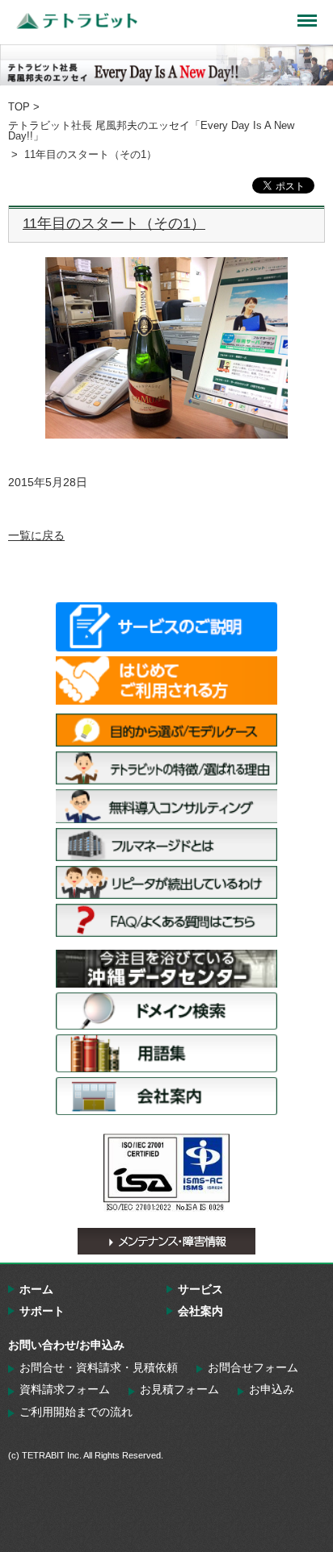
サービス (200, 1289)
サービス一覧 (166, 626)
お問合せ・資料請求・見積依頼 (98, 1367)
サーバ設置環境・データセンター (166, 969)
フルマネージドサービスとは (166, 844)
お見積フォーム (179, 1389)
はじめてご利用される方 (166, 680)
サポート (42, 1310)
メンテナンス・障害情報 (166, 1241)
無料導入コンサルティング (166, 805)
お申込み (271, 1389)
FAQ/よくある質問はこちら (166, 920)
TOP (19, 107)
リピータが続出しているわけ (166, 882)
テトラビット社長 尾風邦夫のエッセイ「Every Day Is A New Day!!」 (151, 130)
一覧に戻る (36, 535)
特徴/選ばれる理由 (166, 767)
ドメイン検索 (166, 1011)
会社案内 (166, 1096)
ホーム (36, 1289)
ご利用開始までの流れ (76, 1411)
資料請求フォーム (64, 1389)
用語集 (166, 1053)
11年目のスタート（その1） (114, 223)
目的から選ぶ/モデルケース (166, 730)
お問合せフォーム (253, 1367)
